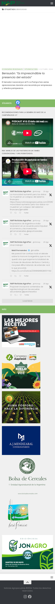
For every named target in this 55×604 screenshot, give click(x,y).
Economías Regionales (12, 69)
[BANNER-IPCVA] (21, 346)
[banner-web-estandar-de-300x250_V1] (21, 422)
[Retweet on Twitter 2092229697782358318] (16, 276)
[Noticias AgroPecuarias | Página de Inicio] (17, 3)
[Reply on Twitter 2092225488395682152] (11, 295)
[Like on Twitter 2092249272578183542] (21, 234)
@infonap (36, 191)
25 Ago (46, 191)
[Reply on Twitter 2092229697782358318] (11, 276)
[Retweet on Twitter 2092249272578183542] (16, 234)
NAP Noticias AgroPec (20, 191)
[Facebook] (18, 102)
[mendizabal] (21, 454)
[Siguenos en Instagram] (25, 596)
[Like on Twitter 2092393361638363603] (21, 213)
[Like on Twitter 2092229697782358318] (21, 276)
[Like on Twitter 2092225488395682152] (21, 295)
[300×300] (21, 388)
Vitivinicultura (31, 69)
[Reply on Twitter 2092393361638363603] (11, 213)
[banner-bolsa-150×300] (27, 494)
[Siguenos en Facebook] (30, 596)
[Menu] (52, 3)
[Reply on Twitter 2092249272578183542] (11, 234)
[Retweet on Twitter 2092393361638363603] (16, 213)
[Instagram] (18, 107)
